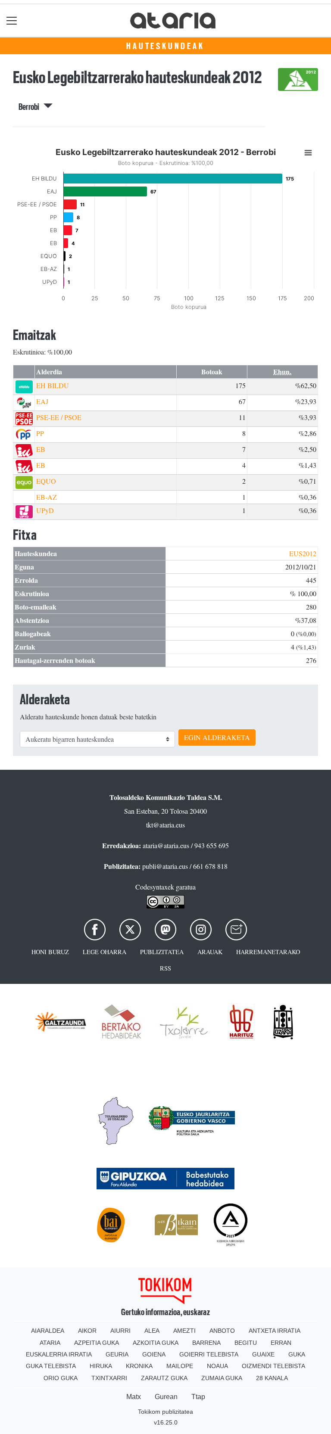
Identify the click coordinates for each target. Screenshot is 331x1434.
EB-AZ (46, 496)
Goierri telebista (208, 1354)
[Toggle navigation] (12, 20)
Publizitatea (162, 952)
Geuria (117, 1354)
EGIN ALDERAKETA (217, 737)
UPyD (45, 510)
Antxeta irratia (274, 1330)
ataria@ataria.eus (166, 845)
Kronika (139, 1365)
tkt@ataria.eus (165, 824)
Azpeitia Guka (96, 1342)
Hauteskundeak (165, 46)
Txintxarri (109, 1378)
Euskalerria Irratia (59, 1354)
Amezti (184, 1330)
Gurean (166, 1396)
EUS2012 (302, 553)
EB (40, 449)
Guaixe (263, 1354)
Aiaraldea (47, 1330)
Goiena (154, 1354)
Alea (151, 1330)
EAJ (42, 401)
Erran (281, 1342)
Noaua (217, 1365)
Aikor (87, 1330)
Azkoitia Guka (155, 1342)
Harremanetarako (268, 952)
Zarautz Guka (164, 1378)
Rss (165, 968)
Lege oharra (104, 952)
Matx (133, 1396)
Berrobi (31, 107)
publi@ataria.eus (165, 866)
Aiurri (120, 1330)
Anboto (222, 1330)
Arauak (209, 952)
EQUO (46, 480)
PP (40, 433)
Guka (296, 1354)
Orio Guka (61, 1378)
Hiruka (101, 1365)
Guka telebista (51, 1365)
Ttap (198, 1396)
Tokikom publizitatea (165, 1411)
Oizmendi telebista (273, 1365)
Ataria (50, 1342)
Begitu (245, 1342)
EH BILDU (52, 385)
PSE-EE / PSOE (58, 417)
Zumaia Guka (221, 1378)
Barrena (206, 1342)
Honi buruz (50, 952)
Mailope (179, 1365)
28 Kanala (272, 1378)
